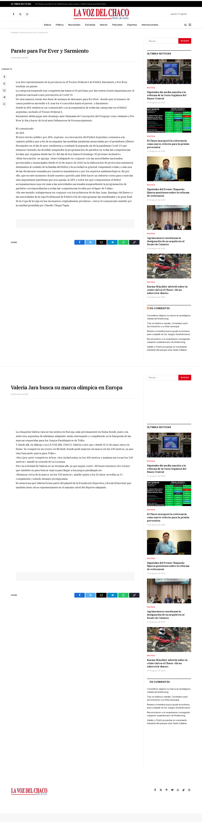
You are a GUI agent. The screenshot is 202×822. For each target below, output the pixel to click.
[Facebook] (4, 77)
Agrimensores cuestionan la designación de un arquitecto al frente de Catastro (165, 241)
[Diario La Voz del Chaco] (101, 14)
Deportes (132, 24)
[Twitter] (4, 83)
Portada (14, 32)
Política (60, 24)
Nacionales (74, 24)
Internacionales (150, 24)
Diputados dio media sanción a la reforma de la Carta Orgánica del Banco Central (166, 95)
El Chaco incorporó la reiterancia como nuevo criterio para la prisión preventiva (72, 4)
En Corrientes (160, 308)
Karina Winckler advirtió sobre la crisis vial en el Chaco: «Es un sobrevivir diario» (167, 290)
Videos (47, 24)
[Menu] (190, 25)
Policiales (117, 24)
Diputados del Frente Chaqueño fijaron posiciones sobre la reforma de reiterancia (168, 192)
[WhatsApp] (4, 104)
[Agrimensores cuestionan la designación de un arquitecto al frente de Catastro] (169, 217)
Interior (104, 24)
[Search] (185, 25)
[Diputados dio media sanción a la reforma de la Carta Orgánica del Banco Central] (169, 71)
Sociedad (90, 24)
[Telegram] (4, 97)
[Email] (4, 90)
